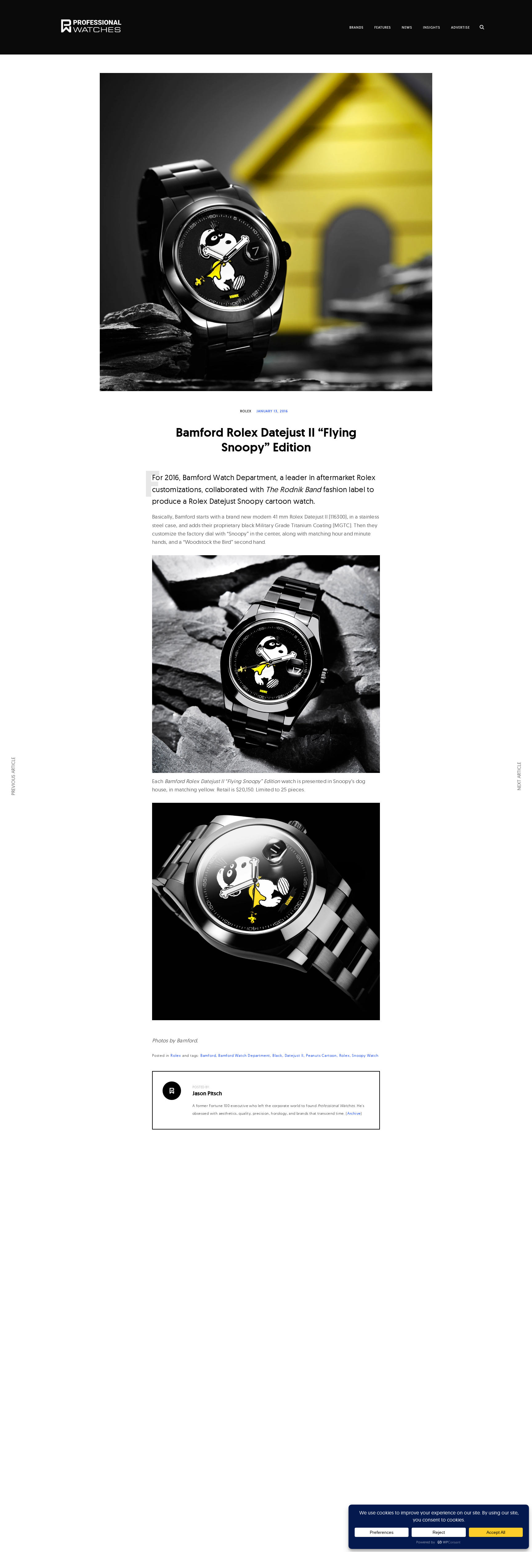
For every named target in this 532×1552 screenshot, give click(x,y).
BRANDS (356, 27)
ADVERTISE (460, 27)
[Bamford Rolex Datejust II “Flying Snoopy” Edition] (266, 232)
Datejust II (294, 1055)
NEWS (407, 27)
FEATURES (382, 27)
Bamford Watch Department (244, 1055)
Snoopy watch (365, 1055)
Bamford (208, 1055)
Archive (354, 1113)
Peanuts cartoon (321, 1055)
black (277, 1055)
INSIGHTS (431, 27)
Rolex (246, 411)
